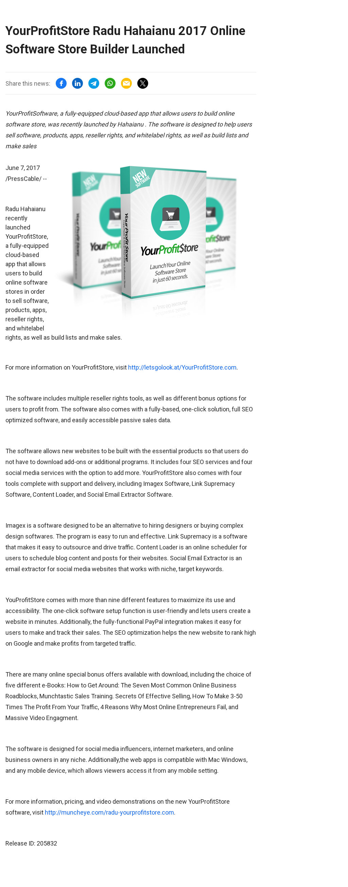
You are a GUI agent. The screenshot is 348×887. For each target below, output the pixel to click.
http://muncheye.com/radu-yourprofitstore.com (109, 812)
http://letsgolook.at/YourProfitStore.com (182, 367)
